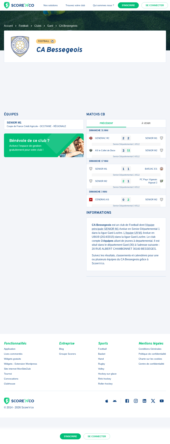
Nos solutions (50, 5)
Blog (61, 349)
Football (23, 25)
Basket (101, 353)
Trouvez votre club (75, 5)
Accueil (8, 25)
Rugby (101, 363)
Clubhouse (9, 383)
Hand (101, 358)
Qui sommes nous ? (103, 5)
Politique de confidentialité (152, 353)
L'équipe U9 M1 (133, 232)
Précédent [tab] (106, 123)
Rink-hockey (104, 378)
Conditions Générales (150, 349)
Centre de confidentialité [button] (151, 363)
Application (9, 349)
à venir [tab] (146, 123)
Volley (101, 368)
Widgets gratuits (12, 358)
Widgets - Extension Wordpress (20, 363)
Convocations (11, 378)
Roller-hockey (105, 383)
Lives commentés (13, 353)
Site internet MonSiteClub (17, 368)
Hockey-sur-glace (107, 373)
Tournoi (8, 373)
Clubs (37, 25)
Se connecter (155, 5)
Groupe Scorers (67, 353)
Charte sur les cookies (150, 358)
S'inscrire (128, 5)
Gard (50, 25)
